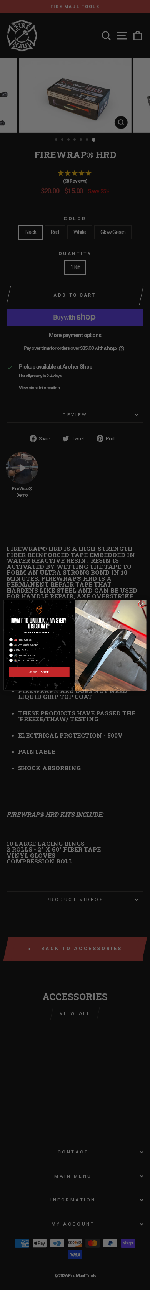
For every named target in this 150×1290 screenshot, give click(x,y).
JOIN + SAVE (39, 672)
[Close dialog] (141, 604)
